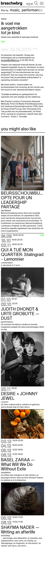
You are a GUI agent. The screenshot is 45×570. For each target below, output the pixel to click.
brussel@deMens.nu (10, 60)
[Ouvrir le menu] (41, 3)
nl (27, 4)
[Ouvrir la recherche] (36, 3)
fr (29, 4)
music (14, 10)
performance (32, 10)
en (31, 4)
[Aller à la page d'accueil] (12, 3)
